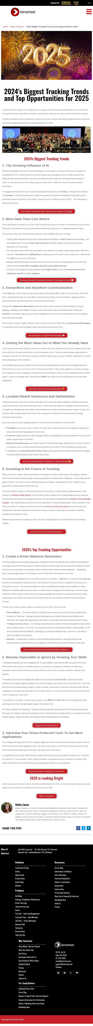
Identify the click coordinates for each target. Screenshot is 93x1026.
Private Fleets (20, 878)
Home (5, 27)
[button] (78, 828)
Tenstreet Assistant (22, 906)
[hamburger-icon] (89, 3)
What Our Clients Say (26, 950)
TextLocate (19, 928)
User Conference (60, 875)
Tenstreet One (20, 935)
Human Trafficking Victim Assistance (31, 1003)
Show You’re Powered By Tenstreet (67, 896)
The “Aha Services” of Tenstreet (45, 849)
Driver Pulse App (21, 903)
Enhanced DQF (20, 924)
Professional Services (62, 892)
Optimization (19, 875)
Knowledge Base (60, 900)
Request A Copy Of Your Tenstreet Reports (33, 996)
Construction (59, 889)
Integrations (59, 885)
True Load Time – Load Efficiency (26, 917)
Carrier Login (76, 3)
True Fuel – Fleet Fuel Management (27, 913)
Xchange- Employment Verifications (27, 899)
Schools (18, 885)
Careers (21, 974)
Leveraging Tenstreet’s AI (27, 957)
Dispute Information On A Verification (32, 1000)
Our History (23, 953)
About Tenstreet (17, 27)
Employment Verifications (66, 3)
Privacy (57, 907)
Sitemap (58, 967)
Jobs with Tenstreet (25, 849)
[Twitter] (71, 973)
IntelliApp (18, 896)
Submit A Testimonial (62, 882)
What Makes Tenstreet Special (29, 946)
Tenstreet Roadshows (62, 878)
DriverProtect (20, 931)
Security (57, 903)
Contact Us (55, 3)
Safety (17, 871)
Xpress (17, 910)
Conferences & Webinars (63, 871)
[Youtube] (77, 973)
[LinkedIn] (58, 973)
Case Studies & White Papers (29, 960)
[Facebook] (64, 973)
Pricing (21, 967)
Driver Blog (22, 992)
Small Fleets (19, 882)
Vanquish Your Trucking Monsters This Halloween (35, 852)
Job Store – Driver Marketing (25, 920)
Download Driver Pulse (26, 988)
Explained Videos (24, 964)
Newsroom (22, 971)
